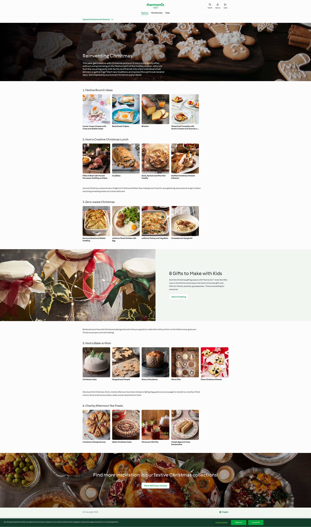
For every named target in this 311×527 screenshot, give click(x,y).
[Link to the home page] (155, 6)
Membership (156, 13)
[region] (155, 522)
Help (167, 13)
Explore (144, 13)
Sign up (217, 8)
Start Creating (179, 296)
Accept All (255, 522)
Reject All (238, 522)
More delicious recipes (155, 485)
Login (225, 8)
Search (210, 8)
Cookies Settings (222, 522)
